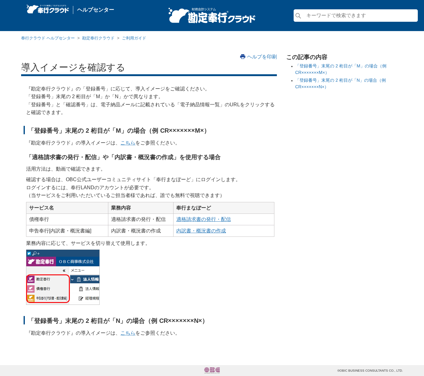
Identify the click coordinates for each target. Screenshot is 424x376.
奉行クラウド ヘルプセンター (48, 38)
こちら (127, 142)
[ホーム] (48, 7)
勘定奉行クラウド (98, 38)
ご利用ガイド (134, 38)
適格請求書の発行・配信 (203, 219)
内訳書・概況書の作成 (201, 230)
